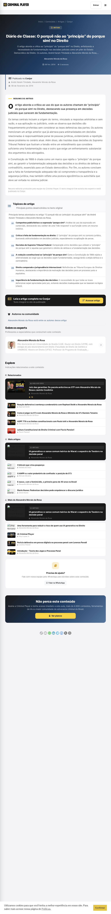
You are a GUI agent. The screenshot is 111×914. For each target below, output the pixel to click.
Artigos (61, 21)
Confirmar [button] (100, 908)
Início (40, 21)
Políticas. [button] (46, 909)
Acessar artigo (93, 300)
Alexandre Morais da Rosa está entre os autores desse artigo (37, 320)
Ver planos (56, 616)
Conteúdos (50, 21)
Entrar (96, 5)
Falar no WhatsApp (57, 583)
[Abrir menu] (105, 5)
